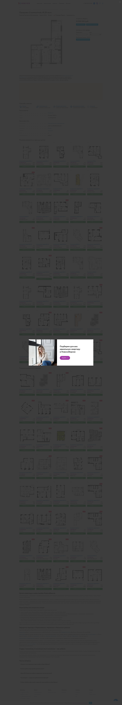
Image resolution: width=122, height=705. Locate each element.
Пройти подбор (64, 358)
